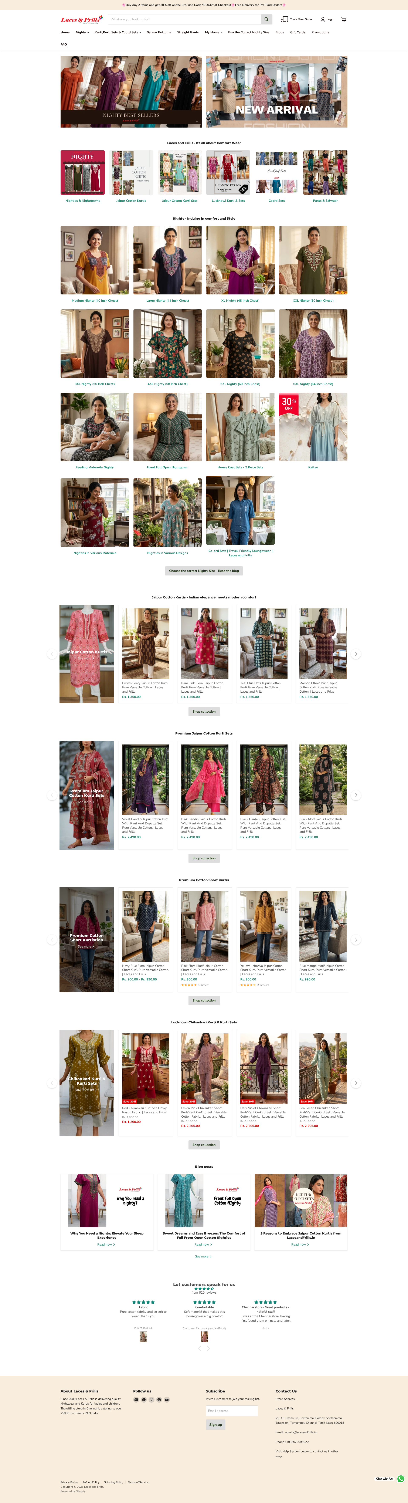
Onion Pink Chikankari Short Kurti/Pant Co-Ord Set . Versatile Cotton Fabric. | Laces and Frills (204, 1112)
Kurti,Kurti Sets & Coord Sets (117, 32)
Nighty (81, 32)
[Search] (266, 19)
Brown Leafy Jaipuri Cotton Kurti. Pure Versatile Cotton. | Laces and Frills (145, 687)
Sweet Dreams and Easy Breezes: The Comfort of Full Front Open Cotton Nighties (204, 1235)
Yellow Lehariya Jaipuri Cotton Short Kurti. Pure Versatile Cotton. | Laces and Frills (263, 970)
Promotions (320, 32)
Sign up (215, 1424)
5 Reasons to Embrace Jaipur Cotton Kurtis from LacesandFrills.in (301, 1235)
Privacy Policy (69, 1482)
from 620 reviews (204, 1292)
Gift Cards (297, 32)
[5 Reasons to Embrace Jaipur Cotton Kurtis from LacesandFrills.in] (301, 1200)
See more (202, 1256)
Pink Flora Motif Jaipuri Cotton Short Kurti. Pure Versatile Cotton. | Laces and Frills (204, 970)
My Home (212, 32)
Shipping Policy (113, 1482)
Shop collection (204, 711)
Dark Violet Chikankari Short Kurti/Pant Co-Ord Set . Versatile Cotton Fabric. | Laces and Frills (263, 1112)
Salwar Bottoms (159, 32)
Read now (105, 1244)
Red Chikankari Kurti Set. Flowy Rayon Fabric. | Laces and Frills (144, 1110)
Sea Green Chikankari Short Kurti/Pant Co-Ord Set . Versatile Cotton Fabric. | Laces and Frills (322, 1112)
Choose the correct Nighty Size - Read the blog (204, 571)
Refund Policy (90, 1482)
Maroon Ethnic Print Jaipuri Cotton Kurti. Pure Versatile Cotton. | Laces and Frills (318, 687)
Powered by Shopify (73, 1491)
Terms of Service (138, 1482)
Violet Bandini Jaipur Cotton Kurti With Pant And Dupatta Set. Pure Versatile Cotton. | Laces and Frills (145, 825)
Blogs (279, 32)
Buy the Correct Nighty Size (248, 32)
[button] (328, 19)
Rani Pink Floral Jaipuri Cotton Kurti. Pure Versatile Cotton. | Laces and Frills (202, 687)
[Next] (356, 654)
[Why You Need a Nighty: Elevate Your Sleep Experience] (107, 1200)
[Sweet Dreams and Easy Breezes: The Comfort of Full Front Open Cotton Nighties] (204, 1200)
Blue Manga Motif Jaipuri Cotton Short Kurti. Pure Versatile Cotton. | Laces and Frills (322, 970)
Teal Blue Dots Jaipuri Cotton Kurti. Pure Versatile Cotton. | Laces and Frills (260, 687)
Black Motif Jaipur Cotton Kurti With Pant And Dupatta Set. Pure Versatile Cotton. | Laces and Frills (320, 825)
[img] (204, 1289)
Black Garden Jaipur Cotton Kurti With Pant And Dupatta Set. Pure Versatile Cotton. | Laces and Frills (263, 825)
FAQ (64, 44)
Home (65, 32)
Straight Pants (188, 32)
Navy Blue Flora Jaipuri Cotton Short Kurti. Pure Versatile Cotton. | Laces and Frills (145, 970)
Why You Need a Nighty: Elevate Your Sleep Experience (106, 1235)
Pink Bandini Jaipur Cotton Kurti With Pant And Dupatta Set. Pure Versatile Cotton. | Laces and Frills (203, 825)
